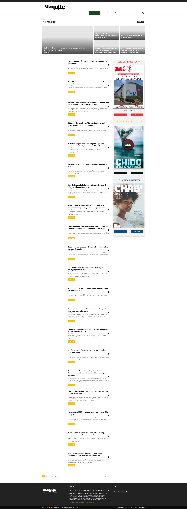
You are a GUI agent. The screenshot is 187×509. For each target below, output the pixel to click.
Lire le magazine (50, 1)
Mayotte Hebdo (50, 507)
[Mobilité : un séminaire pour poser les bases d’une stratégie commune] (54, 89)
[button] (143, 13)
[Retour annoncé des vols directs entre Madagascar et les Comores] (54, 68)
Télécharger (137, 231)
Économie (46, 13)
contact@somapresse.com (86, 503)
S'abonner (120, 114)
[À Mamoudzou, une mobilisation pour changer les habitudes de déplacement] (54, 316)
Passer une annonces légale (71, 1)
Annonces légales (113, 13)
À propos (99, 1)
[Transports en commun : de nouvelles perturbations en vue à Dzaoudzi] (54, 254)
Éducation (74, 13)
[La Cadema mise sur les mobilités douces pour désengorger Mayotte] (54, 275)
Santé (80, 13)
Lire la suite (71, 73)
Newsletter (80, 1)
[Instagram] (118, 491)
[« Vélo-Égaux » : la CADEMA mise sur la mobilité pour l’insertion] (54, 357)
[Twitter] (122, 491)
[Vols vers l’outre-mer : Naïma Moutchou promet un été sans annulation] (54, 295)
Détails (137, 114)
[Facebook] (114, 491)
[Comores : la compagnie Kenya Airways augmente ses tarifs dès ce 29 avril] (54, 337)
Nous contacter (120, 507)
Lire (137, 173)
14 (55, 476)
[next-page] (59, 476)
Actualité (44, 1)
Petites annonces (87, 1)
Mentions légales (128, 507)
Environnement (94, 13)
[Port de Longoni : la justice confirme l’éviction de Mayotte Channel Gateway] (54, 192)
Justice (67, 13)
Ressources (94, 1)
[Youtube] (126, 491)
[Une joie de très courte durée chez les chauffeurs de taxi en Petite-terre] (54, 398)
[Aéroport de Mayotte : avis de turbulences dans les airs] (54, 171)
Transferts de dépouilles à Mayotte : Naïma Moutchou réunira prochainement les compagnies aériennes (87, 373)
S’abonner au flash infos (59, 1)
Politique (53, 13)
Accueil (44, 19)
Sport (86, 13)
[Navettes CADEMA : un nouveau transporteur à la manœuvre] (54, 419)
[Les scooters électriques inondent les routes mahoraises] (132, 32)
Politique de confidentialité (139, 507)
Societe (60, 13)
